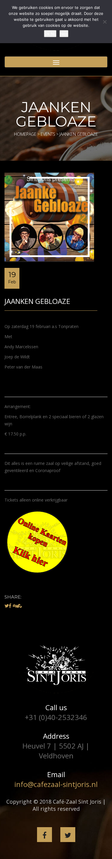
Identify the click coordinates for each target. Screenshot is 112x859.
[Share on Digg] (15, 605)
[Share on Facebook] (10, 605)
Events (48, 134)
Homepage (25, 134)
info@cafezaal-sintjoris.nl (56, 784)
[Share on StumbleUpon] (19, 605)
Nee (64, 33)
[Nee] (105, 22)
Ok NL (50, 33)
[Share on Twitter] (6, 605)
